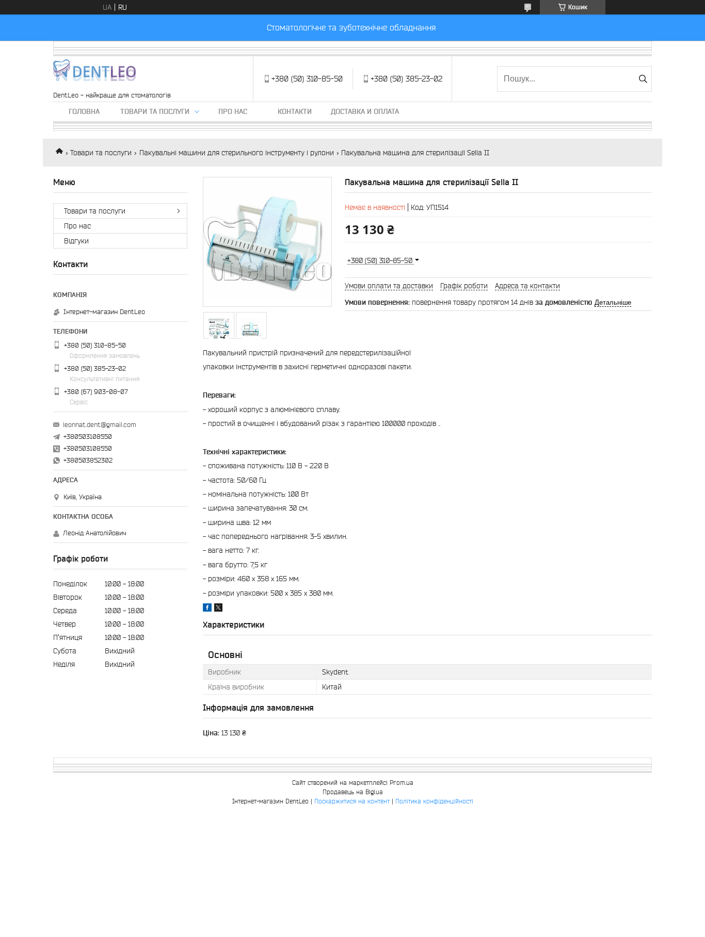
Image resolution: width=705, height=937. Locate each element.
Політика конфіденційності (434, 801)
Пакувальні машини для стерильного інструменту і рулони (236, 153)
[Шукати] (643, 79)
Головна (84, 111)
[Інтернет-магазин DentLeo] (94, 74)
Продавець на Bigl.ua (353, 791)
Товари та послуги (154, 111)
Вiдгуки (76, 241)
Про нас (232, 111)
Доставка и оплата (365, 111)
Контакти (295, 111)
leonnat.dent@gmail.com (99, 425)
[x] (218, 609)
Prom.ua (401, 782)
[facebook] (207, 609)
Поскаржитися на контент (352, 801)
